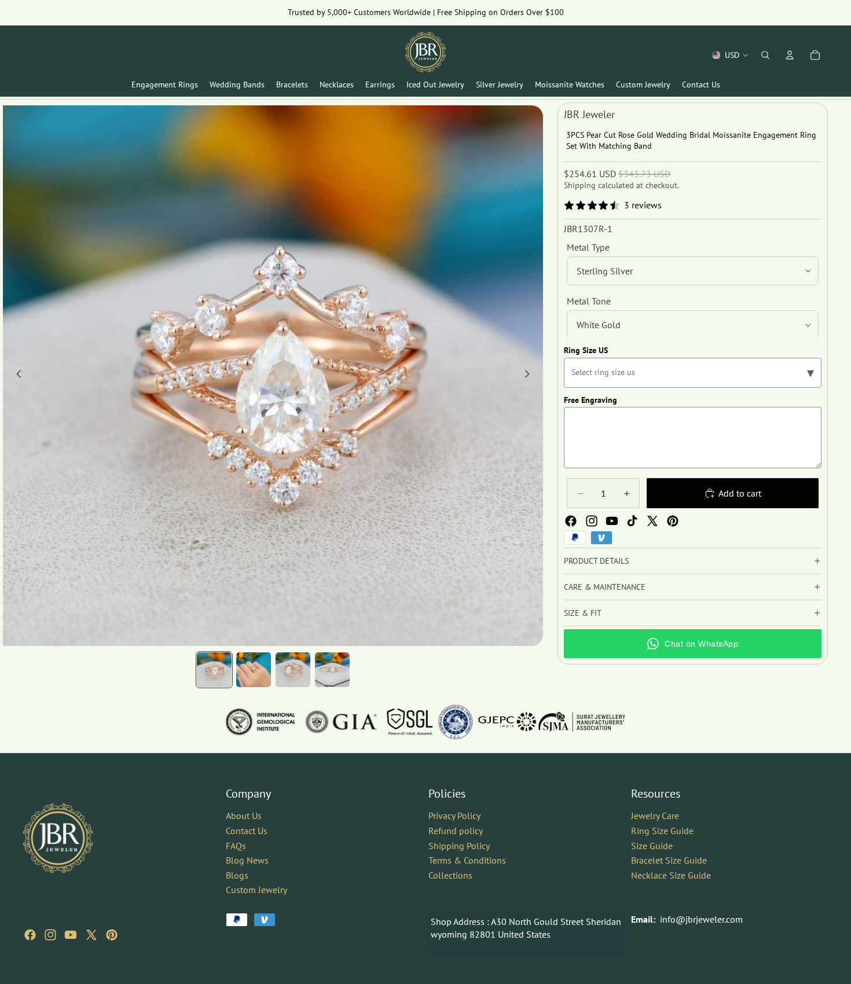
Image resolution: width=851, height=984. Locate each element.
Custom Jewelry (256, 889)
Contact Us (246, 830)
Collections (450, 875)
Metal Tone (589, 301)
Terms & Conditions (467, 860)
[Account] (789, 55)
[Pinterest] (673, 521)
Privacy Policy (454, 815)
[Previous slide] (15, 375)
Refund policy (455, 830)
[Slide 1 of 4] (214, 669)
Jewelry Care (655, 815)
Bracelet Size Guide (669, 860)
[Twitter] (652, 521)
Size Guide (652, 845)
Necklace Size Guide (671, 875)
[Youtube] (612, 521)
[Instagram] (592, 521)
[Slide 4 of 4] (332, 669)
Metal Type (588, 247)
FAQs (236, 845)
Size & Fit (582, 613)
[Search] (765, 55)
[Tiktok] (632, 521)
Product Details (596, 561)
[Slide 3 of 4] (293, 669)
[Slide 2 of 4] (253, 669)
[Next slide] (530, 375)
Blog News (247, 860)
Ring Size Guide (662, 830)
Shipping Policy (459, 845)
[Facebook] (571, 521)
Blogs (237, 875)
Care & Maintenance (604, 587)
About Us (244, 815)
